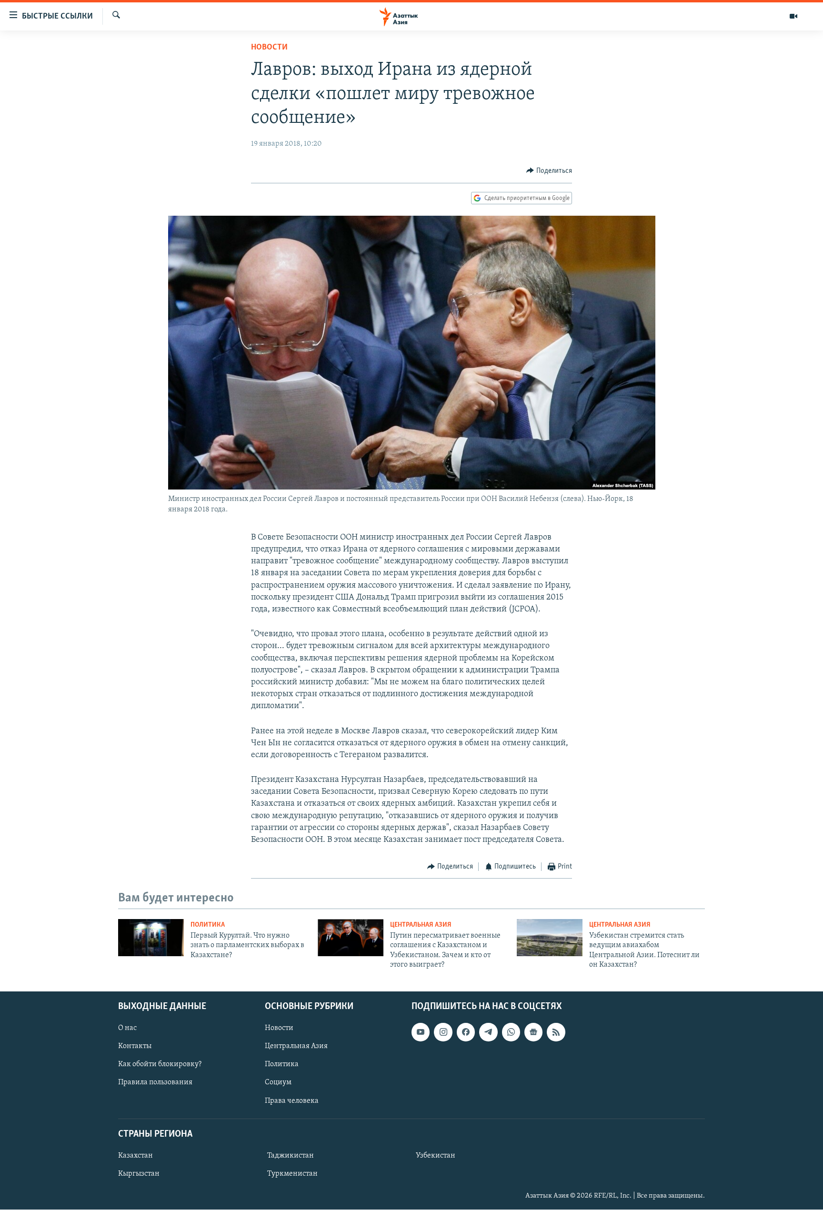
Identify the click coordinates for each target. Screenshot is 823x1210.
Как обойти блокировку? (159, 1065)
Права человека (292, 1101)
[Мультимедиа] (793, 16)
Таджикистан (290, 1156)
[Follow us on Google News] (533, 1032)
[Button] (549, 171)
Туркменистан (292, 1174)
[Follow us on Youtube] (421, 1032)
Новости (269, 47)
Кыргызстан (139, 1174)
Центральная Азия (421, 925)
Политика (208, 925)
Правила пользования (155, 1083)
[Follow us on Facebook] (466, 1032)
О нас (127, 1028)
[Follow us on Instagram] (443, 1032)
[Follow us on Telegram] (488, 1032)
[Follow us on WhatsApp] (511, 1032)
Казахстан (135, 1156)
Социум (278, 1083)
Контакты (134, 1046)
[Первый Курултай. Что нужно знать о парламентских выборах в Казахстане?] (151, 937)
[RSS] (556, 1032)
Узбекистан (435, 1156)
